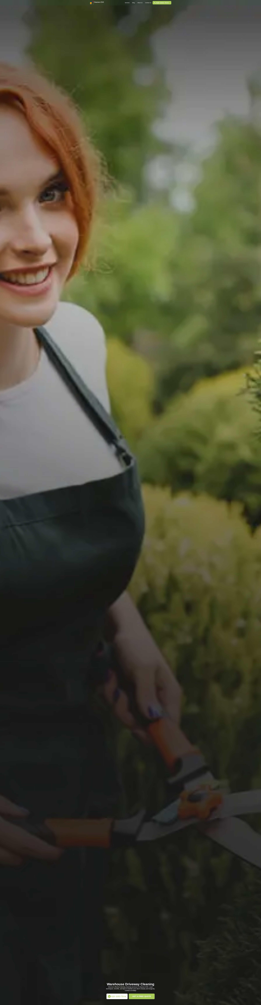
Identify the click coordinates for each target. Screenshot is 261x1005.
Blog (133, 2)
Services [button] (127, 2)
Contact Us (148, 2)
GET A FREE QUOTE (141, 996)
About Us (139, 2)
